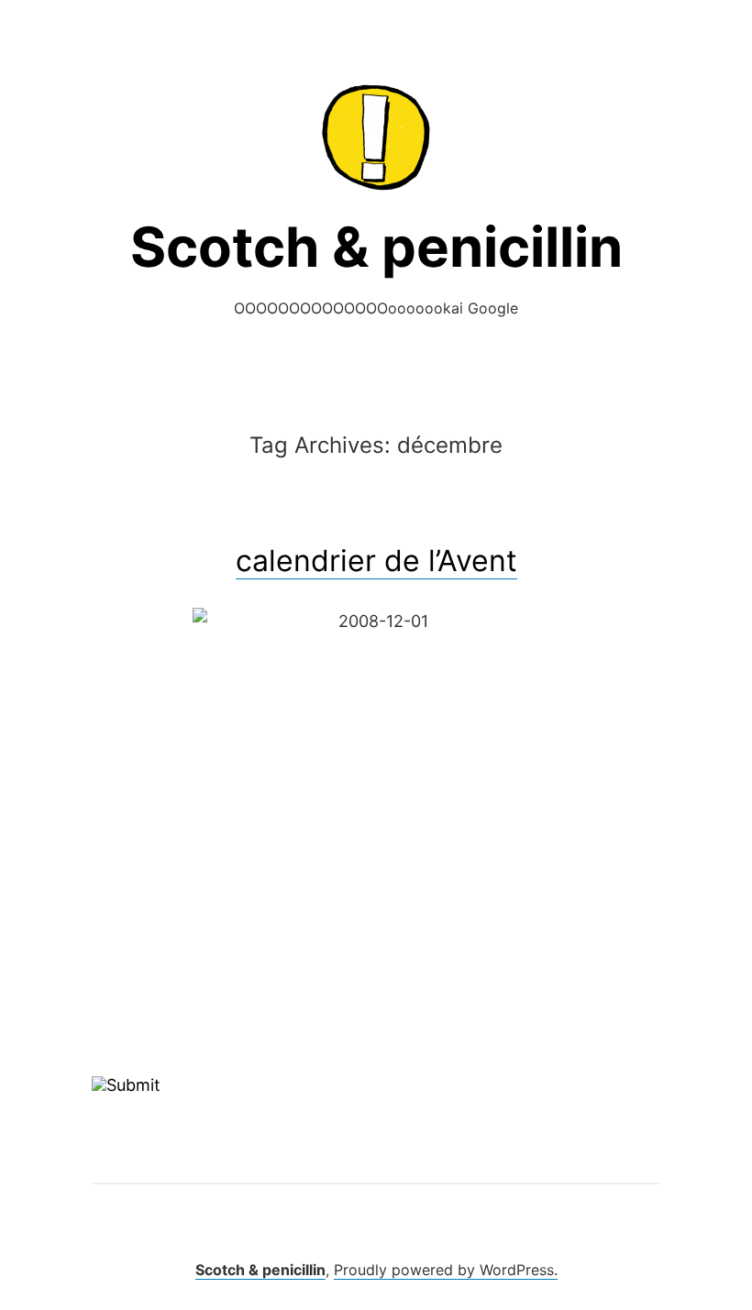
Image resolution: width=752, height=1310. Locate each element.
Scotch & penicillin (376, 247)
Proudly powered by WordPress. (446, 1269)
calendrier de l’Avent (376, 560)
